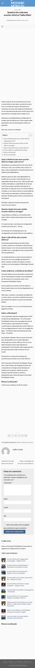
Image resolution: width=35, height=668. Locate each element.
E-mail (6, 507)
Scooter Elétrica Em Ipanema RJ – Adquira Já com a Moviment (17, 572)
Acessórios (19, 661)
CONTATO (5, 662)
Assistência (27, 661)
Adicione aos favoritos (27, 442)
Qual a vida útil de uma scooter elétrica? (16, 148)
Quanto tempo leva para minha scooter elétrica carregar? (16, 144)
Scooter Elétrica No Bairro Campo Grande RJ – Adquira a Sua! (18, 584)
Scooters (17, 9)
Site (5, 516)
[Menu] (2, 3)
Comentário (8, 483)
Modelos (11, 661)
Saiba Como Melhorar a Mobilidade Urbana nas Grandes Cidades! (18, 611)
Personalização (22, 662)
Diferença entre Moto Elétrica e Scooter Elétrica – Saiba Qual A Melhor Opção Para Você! (19, 604)
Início (5, 661)
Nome (6, 499)
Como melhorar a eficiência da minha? (15, 150)
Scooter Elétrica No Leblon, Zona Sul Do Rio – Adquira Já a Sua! (19, 578)
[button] (29, 135)
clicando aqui (16, 306)
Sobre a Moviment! (10, 152)
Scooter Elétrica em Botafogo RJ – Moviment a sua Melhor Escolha (18, 566)
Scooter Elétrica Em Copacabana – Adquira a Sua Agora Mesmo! (18, 597)
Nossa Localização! (10, 154)
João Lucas (24, 20)
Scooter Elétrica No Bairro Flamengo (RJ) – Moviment (20, 590)
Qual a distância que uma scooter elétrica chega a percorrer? (16, 140)
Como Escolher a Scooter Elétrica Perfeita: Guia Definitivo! (17, 617)
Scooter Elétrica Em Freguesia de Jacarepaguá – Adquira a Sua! (17, 560)
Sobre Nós (13, 662)
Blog (31, 662)
